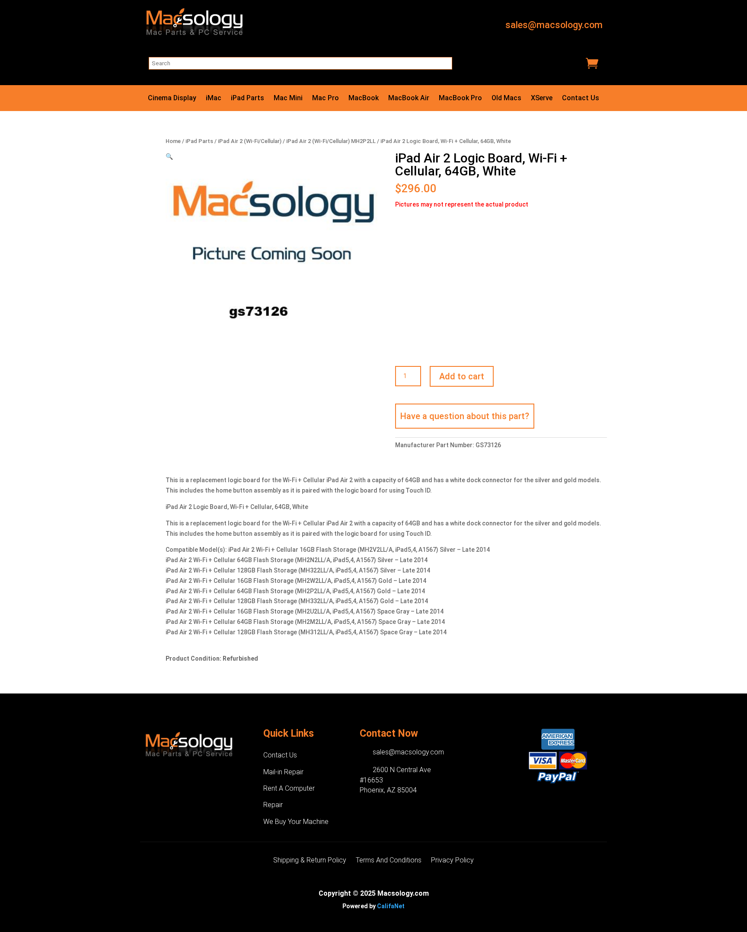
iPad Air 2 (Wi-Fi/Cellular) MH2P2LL (331, 141)
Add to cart (461, 376)
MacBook (363, 98)
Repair (273, 805)
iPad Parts (247, 98)
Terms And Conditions (388, 860)
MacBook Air (408, 98)
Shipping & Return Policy (309, 860)
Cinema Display (172, 98)
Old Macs (506, 98)
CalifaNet (391, 906)
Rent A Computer (289, 788)
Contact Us (580, 98)
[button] (169, 156)
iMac (213, 98)
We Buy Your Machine (296, 821)
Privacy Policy (452, 860)
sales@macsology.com (554, 24)
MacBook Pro (460, 98)
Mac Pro (325, 98)
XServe (541, 98)
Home (173, 141)
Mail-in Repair (283, 772)
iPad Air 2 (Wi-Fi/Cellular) (249, 141)
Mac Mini (288, 98)
